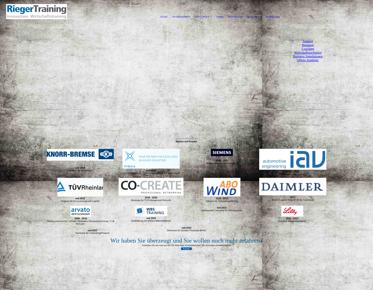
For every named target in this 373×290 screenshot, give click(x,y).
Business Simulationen (308, 56)
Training (307, 41)
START (164, 17)
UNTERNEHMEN (181, 17)
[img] (33, 11)
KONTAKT (253, 17)
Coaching (308, 48)
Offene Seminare (308, 60)
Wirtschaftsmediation (308, 52)
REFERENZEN (235, 17)
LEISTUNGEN (202, 17)
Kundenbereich (272, 17)
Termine (220, 17)
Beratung (308, 45)
